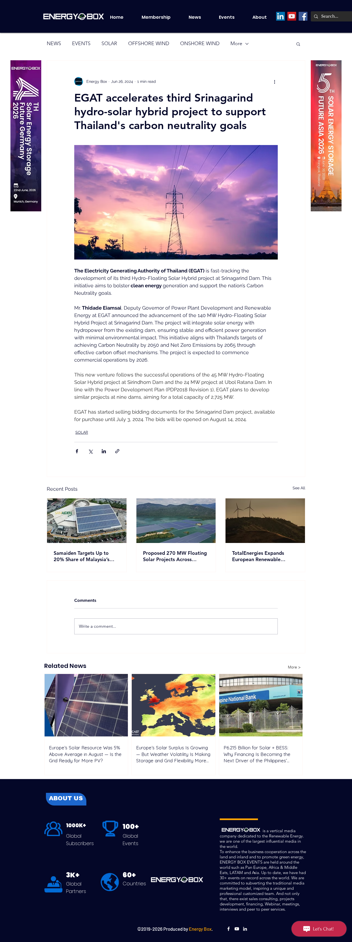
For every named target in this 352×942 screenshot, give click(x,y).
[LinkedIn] (280, 16)
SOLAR (109, 43)
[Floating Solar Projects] (176, 520)
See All (299, 488)
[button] (231, 17)
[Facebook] (303, 16)
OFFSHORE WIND (148, 43)
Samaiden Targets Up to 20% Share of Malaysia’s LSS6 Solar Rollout (81, 556)
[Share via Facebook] (76, 451)
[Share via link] (117, 451)
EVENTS (81, 43)
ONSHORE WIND (199, 43)
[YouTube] (291, 16)
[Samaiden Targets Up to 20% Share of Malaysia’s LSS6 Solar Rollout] (87, 520)
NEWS (54, 43)
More (236, 43)
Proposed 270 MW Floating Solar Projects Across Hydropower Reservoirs (175, 556)
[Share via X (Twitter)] (90, 451)
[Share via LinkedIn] (103, 451)
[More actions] (274, 81)
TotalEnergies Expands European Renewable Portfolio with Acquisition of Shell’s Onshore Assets (264, 556)
